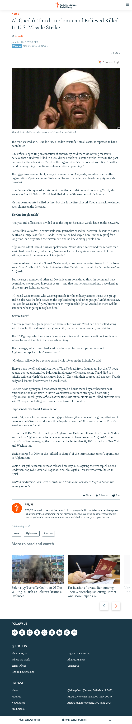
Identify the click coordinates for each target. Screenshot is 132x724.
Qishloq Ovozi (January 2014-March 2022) (90, 690)
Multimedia (18, 709)
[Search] (110, 720)
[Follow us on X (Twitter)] (44, 632)
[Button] (116, 53)
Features (16, 696)
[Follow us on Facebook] (52, 632)
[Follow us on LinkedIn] (59, 632)
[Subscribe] (74, 632)
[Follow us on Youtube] (15, 632)
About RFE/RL (19, 653)
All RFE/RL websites (29, 720)
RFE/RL (19, 36)
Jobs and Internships (23, 672)
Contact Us (73, 666)
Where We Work (21, 660)
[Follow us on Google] (37, 632)
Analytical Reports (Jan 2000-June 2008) (90, 702)
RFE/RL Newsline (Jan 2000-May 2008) (89, 696)
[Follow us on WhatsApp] (67, 632)
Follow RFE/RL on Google (74, 720)
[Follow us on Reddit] (22, 632)
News (15, 14)
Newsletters (18, 702)
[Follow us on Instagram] (30, 632)
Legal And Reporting (78, 653)
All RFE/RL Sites (76, 660)
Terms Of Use (19, 666)
